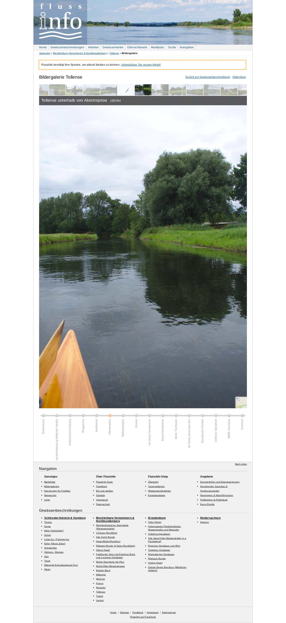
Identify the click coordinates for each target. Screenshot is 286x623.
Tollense (114, 53)
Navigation (187, 47)
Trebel (99, 596)
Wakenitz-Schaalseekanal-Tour (61, 565)
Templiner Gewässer (159, 550)
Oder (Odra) (154, 522)
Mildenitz (101, 574)
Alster (47, 569)
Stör (46, 556)
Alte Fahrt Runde (105, 537)
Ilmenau (204, 522)
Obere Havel (103, 550)
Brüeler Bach (103, 570)
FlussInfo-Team (104, 482)
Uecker (100, 600)
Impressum (102, 500)
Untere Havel (155, 563)
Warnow (100, 579)
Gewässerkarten (113, 47)
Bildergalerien (51, 486)
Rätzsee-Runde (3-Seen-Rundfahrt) (115, 546)
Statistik (100, 495)
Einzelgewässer (156, 495)
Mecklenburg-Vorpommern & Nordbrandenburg (80, 53)
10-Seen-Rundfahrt (106, 533)
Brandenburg (157, 518)
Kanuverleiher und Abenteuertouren (220, 482)
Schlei (47, 535)
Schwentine (50, 548)
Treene (48, 522)
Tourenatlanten (156, 486)
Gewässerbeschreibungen (67, 47)
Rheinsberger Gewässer (161, 554)
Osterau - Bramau (54, 552)
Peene (99, 583)
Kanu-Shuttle (207, 504)
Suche (172, 47)
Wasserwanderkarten (159, 491)
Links (47, 500)
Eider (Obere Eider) (54, 543)
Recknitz (100, 587)
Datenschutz (103, 504)
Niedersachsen (210, 518)
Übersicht (153, 482)
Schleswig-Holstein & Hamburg (65, 518)
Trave (47, 561)
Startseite (44, 53)
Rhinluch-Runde (157, 558)
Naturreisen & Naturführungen (216, 495)
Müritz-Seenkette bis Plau (110, 562)
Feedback (101, 486)
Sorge (47, 526)
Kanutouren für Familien (57, 491)
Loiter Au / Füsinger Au (56, 539)
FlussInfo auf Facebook (143, 617)
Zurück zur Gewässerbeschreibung (207, 77)
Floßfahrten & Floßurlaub (213, 500)
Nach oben (241, 464)
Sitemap (124, 612)
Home (43, 47)
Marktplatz (157, 47)
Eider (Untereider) (53, 530)
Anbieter (93, 47)
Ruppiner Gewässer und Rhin (164, 546)
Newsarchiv (50, 495)
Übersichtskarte (137, 47)
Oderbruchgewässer (159, 534)
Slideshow (239, 77)
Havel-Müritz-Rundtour (108, 541)
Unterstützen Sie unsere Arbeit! (141, 64)
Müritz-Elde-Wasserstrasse (110, 566)
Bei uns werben (104, 491)
